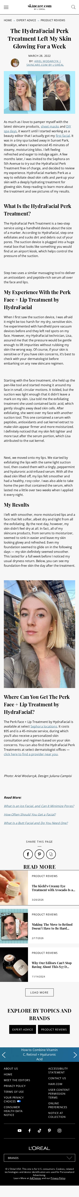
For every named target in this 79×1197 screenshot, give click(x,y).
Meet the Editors (17, 1080)
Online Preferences (57, 1105)
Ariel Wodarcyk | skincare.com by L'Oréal (45, 63)
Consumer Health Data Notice (13, 1111)
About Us (11, 1068)
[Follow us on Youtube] (19, 1131)
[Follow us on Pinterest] (49, 1131)
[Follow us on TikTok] (39, 1131)
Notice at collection (57, 1115)
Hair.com (55, 1084)
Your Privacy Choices (14, 1099)
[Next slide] (75, 1055)
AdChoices (35, 1178)
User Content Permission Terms (59, 1093)
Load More (39, 992)
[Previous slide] (4, 1055)
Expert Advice (26, 20)
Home (8, 20)
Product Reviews (53, 20)
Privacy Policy (15, 1086)
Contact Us (57, 1078)
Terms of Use (14, 1092)
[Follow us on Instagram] (59, 1131)
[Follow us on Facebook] (29, 1131)
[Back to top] (70, 1188)
